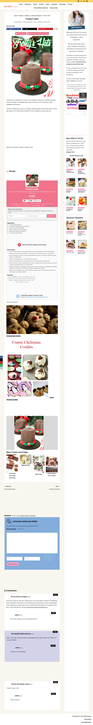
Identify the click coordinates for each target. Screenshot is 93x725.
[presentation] (70, 162)
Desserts (27, 15)
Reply (55, 594)
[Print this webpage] (1, 368)
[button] (29, 196)
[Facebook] (78, 1)
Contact (70, 4)
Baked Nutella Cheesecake (81, 172)
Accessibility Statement (41, 8)
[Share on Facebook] (1, 357)
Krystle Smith (19, 22)
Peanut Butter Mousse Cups (82, 253)
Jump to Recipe (21, 33)
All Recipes (62, 4)
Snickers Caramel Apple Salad (82, 234)
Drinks (35, 4)
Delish (68, 81)
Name (9, 558)
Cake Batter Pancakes (82, 191)
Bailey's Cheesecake (70, 171)
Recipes (21, 15)
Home (15, 15)
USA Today (76, 78)
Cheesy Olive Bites (54, 488)
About (21, 4)
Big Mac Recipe (68, 191)
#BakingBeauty (44, 297)
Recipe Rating (11, 529)
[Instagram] (84, 1)
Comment (10, 531)
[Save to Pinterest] (1, 362)
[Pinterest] (87, 1)
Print (26, 200)
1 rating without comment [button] (27, 515)
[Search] (84, 113)
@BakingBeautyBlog (30, 297)
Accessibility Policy (86, 722)
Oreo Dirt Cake (70, 252)
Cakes (47, 4)
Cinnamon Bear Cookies (13, 335)
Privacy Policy (87, 719)
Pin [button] (33, 200)
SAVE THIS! (51, 216)
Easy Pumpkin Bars (9, 488)
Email (27, 558)
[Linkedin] (90, 1)
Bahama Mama (80, 210)
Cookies (41, 4)
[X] (81, 1)
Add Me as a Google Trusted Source (38, 33)
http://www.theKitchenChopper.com (37, 607)
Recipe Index (54, 8)
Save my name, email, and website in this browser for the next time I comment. (50, 557)
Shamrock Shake (69, 210)
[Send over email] (1, 365)
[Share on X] (1, 359)
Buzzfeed (82, 78)
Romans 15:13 (70, 152)
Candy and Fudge (36, 15)
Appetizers (28, 4)
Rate (39, 200)
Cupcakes (54, 4)
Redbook (73, 81)
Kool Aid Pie (69, 233)
